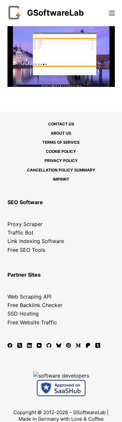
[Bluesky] (58, 345)
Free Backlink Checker (34, 305)
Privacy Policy (61, 160)
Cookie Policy (61, 151)
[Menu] (112, 13)
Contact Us (61, 124)
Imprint (61, 179)
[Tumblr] (97, 345)
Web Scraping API (29, 296)
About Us (61, 133)
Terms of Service (61, 142)
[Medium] (78, 345)
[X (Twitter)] (19, 345)
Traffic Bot (20, 232)
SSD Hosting (23, 313)
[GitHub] (49, 345)
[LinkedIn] (29, 345)
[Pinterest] (68, 345)
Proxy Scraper (25, 224)
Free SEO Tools (26, 250)
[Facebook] (9, 345)
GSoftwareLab (55, 13)
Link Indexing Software (35, 241)
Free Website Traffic (32, 322)
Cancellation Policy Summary (61, 170)
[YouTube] (39, 345)
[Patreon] (88, 345)
